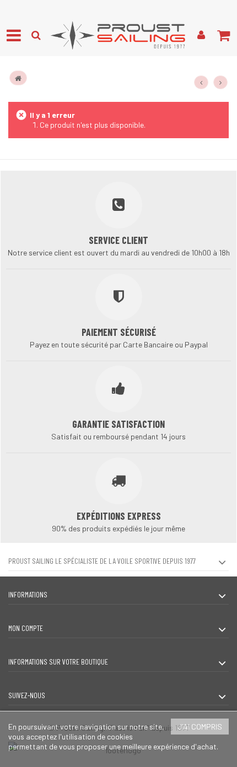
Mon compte (25, 628)
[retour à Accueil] (18, 77)
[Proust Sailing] (118, 35)
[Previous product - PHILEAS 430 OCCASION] (201, 82)
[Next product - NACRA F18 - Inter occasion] (220, 82)
